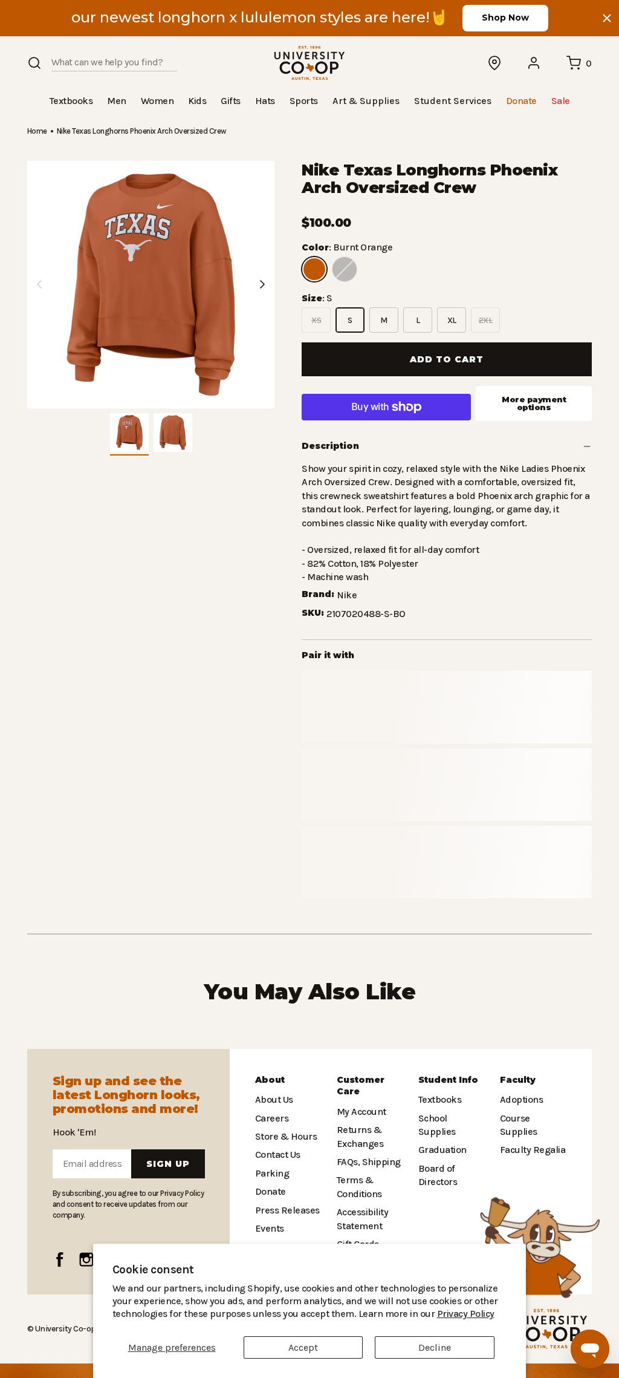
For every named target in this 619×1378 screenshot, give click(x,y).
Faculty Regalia (531, 1150)
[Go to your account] (534, 63)
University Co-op (64, 1328)
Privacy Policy (387, 1313)
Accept (303, 1347)
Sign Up (168, 1163)
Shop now (505, 17)
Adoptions (520, 1099)
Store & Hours (283, 1136)
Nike (346, 594)
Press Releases (287, 1209)
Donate (270, 1191)
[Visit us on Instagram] (86, 1259)
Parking (271, 1173)
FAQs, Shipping (368, 1162)
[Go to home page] (309, 63)
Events (269, 1228)
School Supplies (451, 1117)
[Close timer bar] (607, 18)
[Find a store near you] (495, 63)
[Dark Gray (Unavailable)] (344, 268)
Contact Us (277, 1154)
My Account (360, 1111)
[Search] (34, 63)
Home (37, 130)
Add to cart (447, 358)
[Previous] (39, 284)
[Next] (262, 284)
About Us (274, 1099)
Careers (271, 1117)
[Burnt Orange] (314, 268)
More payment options (534, 402)
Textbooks (438, 1099)
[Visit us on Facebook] (60, 1259)
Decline (434, 1347)
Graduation (440, 1136)
